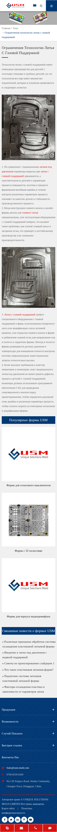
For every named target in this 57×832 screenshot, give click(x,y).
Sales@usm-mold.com (17, 767)
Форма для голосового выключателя (28, 485)
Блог (15, 28)
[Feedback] (50, 828)
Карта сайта (8, 808)
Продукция (8, 709)
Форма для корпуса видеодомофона (28, 616)
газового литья (30, 212)
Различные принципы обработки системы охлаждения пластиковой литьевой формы (29, 644)
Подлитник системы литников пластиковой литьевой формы (21, 678)
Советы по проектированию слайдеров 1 (29, 663)
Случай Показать (12, 733)
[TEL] (36, 828)
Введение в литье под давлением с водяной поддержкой (24, 655)
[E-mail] (21, 828)
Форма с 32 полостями (28, 550)
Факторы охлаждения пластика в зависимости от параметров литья (23, 689)
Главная (6, 28)
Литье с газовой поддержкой (19, 314)
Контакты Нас (10, 757)
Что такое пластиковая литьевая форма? (28, 669)
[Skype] (7, 828)
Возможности (10, 721)
